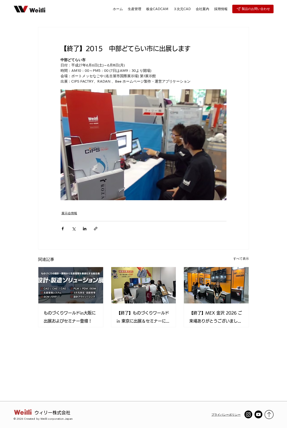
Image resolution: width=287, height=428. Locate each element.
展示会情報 (69, 213)
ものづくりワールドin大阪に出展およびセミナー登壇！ (70, 317)
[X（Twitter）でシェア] (74, 228)
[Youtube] (258, 414)
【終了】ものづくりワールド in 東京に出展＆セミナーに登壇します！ (143, 318)
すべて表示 (241, 259)
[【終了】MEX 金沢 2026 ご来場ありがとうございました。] (216, 285)
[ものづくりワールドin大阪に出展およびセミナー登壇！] (70, 285)
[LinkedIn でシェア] (85, 228)
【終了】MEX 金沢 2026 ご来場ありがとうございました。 (215, 318)
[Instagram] (248, 414)
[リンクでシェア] (95, 228)
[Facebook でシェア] (63, 228)
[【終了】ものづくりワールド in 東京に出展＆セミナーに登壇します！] (143, 285)
